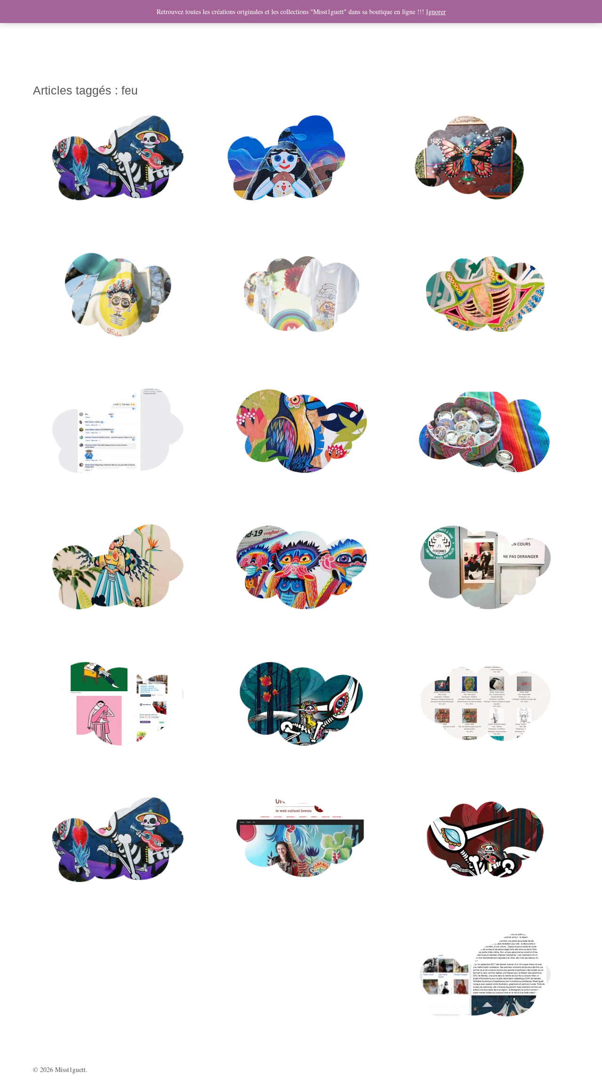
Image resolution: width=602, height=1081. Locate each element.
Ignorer (436, 11)
